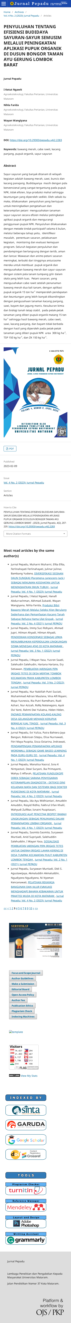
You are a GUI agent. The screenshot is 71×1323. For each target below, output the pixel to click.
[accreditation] (25, 1114)
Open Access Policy (23, 994)
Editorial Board (20, 989)
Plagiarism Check (22, 1011)
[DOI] (25, 1158)
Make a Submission (23, 983)
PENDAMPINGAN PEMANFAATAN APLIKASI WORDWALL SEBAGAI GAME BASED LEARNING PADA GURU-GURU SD (39, 750)
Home (7, 12)
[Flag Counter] (24, 1068)
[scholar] (25, 1144)
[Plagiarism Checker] (25, 1194)
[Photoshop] (25, 1227)
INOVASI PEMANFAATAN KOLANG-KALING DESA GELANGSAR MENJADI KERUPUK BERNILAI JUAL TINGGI (36, 719)
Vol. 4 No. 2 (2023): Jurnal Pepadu (21, 15)
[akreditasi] (35, 957)
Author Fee (18, 1000)
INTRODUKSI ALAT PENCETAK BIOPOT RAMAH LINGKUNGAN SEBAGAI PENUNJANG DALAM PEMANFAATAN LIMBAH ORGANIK (38, 818)
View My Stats (29, 1075)
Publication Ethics (22, 1005)
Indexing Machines (23, 1016)
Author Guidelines (22, 978)
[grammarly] (25, 1243)
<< (5, 908)
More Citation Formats (18, 533)
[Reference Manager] (25, 1210)
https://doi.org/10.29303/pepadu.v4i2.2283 (36, 140)
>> (36, 908)
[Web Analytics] (14, 1075)
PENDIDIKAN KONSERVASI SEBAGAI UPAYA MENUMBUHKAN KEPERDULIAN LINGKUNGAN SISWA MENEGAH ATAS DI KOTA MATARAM (39, 641)
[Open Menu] (3, 3)
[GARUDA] (25, 1129)
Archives (19, 12)
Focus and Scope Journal (26, 973)
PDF (11, 448)
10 (30, 908)
